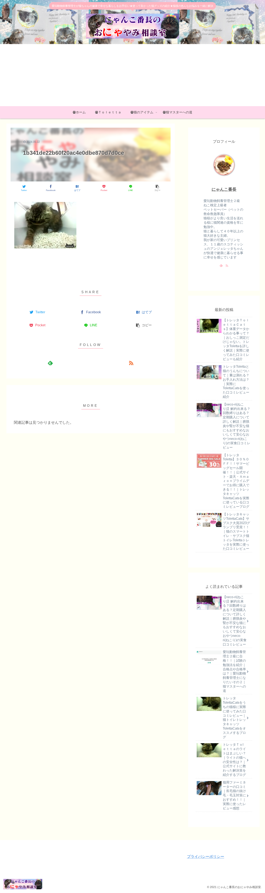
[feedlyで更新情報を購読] (50, 363)
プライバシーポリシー (205, 857)
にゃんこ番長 (224, 189)
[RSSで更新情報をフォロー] (131, 363)
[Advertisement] (132, 75)
